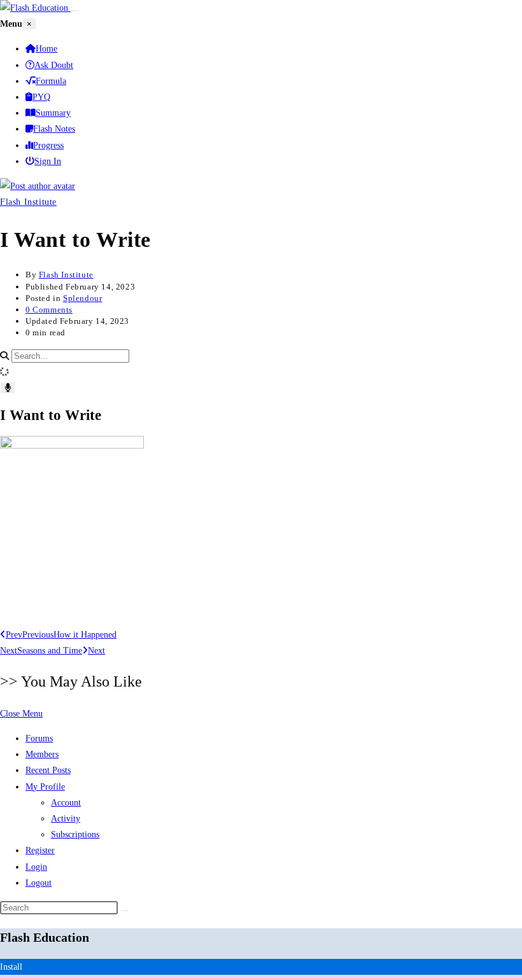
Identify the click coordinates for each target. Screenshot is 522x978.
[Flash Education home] (35, 8)
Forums (39, 738)
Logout (38, 883)
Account (66, 802)
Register (40, 850)
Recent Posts (48, 770)
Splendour (82, 298)
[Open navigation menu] (75, 11)
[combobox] (70, 356)
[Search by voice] (7, 388)
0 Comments (49, 309)
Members (42, 754)
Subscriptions (75, 834)
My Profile (45, 787)
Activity (65, 818)
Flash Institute (28, 202)
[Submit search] (124, 910)
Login (36, 867)
